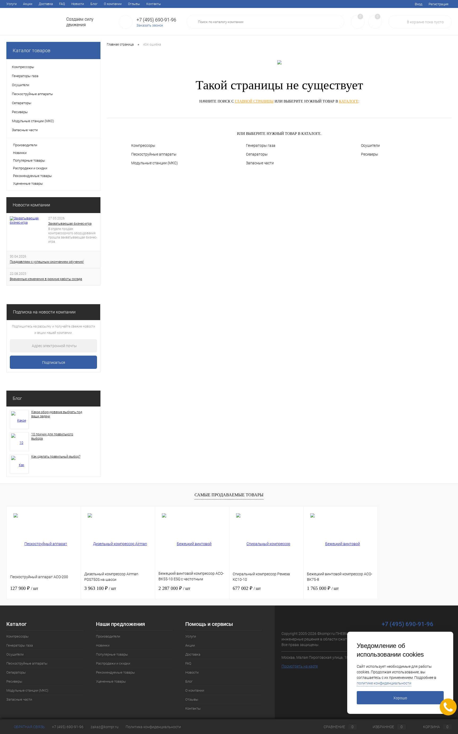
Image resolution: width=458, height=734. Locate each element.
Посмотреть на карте (299, 666)
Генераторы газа (260, 145)
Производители (25, 145)
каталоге (348, 101)
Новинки (20, 153)
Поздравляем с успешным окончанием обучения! (47, 262)
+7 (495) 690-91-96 (67, 727)
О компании (113, 4)
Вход (418, 4)
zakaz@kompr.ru (104, 727)
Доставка (46, 4)
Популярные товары (29, 160)
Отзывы (134, 4)
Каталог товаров (31, 50)
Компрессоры (143, 145)
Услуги (11, 4)
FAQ (62, 4)
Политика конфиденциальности (153, 727)
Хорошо (400, 698)
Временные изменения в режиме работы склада (46, 279)
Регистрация (438, 4)
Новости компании (31, 204)
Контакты (153, 4)
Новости (77, 4)
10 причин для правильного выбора (52, 436)
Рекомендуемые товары (32, 176)
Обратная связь (29, 727)
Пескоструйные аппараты (154, 154)
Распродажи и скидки (30, 168)
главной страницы (254, 101)
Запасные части (260, 163)
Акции (27, 4)
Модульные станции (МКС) (154, 163)
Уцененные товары (28, 183)
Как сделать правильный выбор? (55, 456)
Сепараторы (257, 154)
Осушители (370, 145)
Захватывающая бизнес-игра (69, 223)
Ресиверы (369, 154)
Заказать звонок (149, 25)
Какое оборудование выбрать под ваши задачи (56, 414)
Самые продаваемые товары (229, 495)
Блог (94, 4)
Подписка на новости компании (44, 312)
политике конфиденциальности (384, 683)
